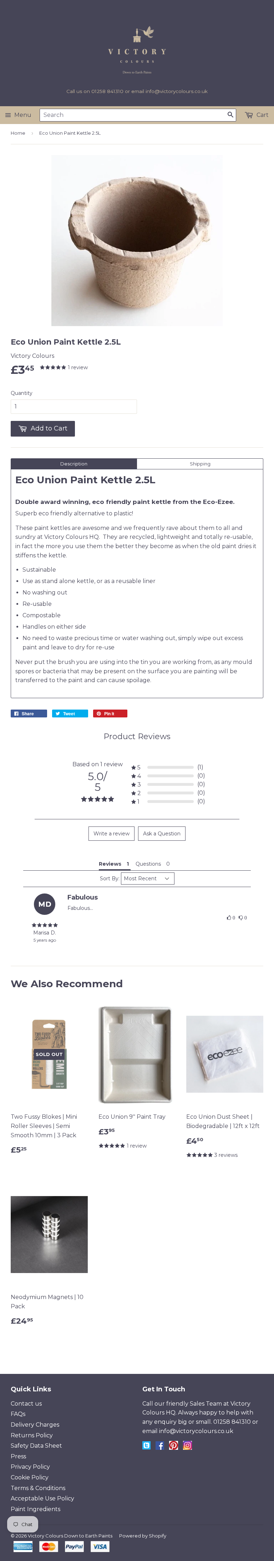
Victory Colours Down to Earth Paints (70, 1536)
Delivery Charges (35, 1424)
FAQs (18, 1414)
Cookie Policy (30, 1477)
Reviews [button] (110, 864)
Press (18, 1456)
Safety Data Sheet (36, 1445)
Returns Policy (32, 1435)
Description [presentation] (73, 464)
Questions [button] (148, 864)
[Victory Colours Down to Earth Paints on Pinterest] (173, 1447)
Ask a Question (162, 833)
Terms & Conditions (38, 1488)
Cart (262, 115)
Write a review (111, 833)
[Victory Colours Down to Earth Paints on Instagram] (187, 1447)
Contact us (26, 1403)
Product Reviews (137, 736)
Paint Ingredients (35, 1509)
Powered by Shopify (142, 1536)
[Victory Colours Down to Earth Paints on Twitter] (146, 1447)
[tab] (74, 463)
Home (18, 133)
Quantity (21, 393)
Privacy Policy (30, 1466)
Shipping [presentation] (200, 464)
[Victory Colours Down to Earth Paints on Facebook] (160, 1447)
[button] (231, 918)
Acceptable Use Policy (42, 1498)
